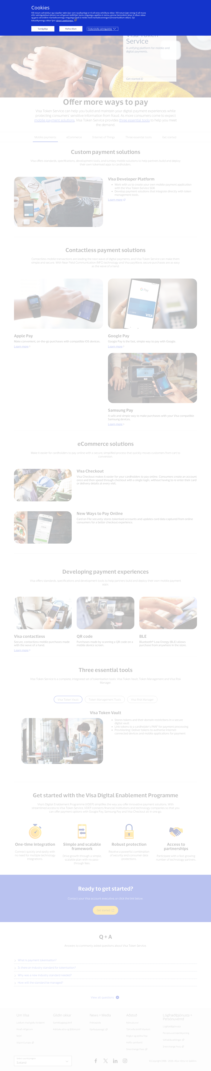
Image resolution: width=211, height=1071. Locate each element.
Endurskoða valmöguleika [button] (100, 28)
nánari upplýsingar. (65, 20)
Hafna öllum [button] (70, 28)
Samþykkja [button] (43, 28)
